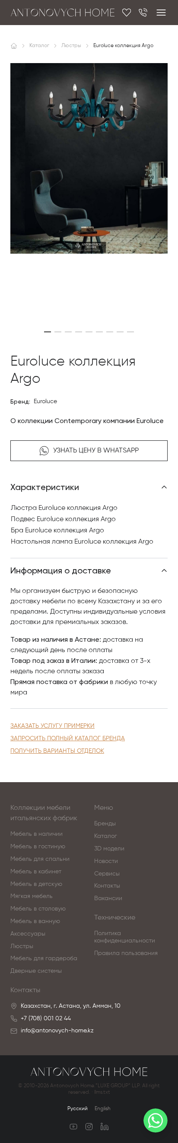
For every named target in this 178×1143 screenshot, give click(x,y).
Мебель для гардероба (43, 958)
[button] (47, 331)
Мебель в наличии (36, 834)
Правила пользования (126, 953)
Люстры (21, 946)
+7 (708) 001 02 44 (46, 1019)
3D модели (109, 849)
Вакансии (108, 898)
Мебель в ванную (35, 921)
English (103, 1108)
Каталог (105, 836)
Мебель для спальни (40, 859)
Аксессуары (27, 934)
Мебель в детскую (36, 884)
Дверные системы (36, 971)
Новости (106, 861)
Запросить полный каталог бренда (67, 738)
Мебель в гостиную (37, 847)
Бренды (105, 824)
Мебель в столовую (38, 909)
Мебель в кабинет (35, 872)
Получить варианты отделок (57, 751)
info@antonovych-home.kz (57, 1031)
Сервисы (107, 874)
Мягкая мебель (31, 896)
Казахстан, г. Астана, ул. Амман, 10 (71, 1006)
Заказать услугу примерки (52, 726)
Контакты (107, 886)
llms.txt (102, 1092)
